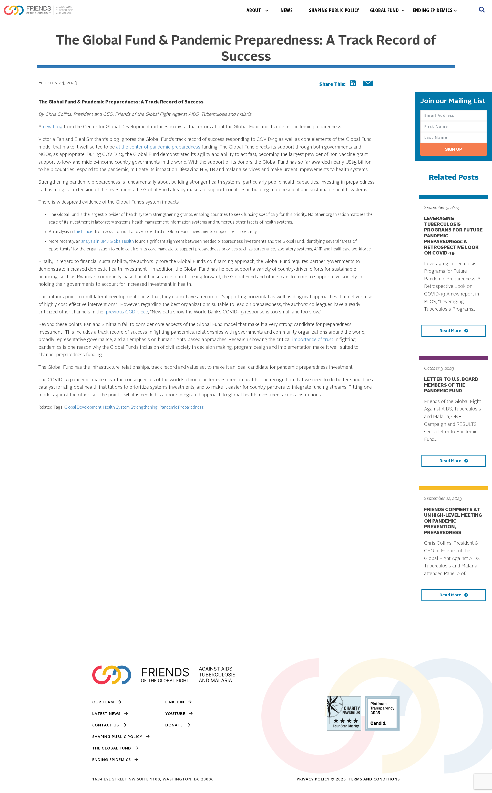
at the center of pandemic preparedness (158, 147)
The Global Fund (111, 747)
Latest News (106, 713)
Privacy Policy (313, 778)
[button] (481, 10)
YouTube (175, 713)
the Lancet (84, 232)
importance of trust (312, 339)
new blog (53, 127)
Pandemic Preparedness (181, 408)
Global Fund (384, 10)
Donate (174, 724)
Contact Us (105, 724)
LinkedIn (174, 701)
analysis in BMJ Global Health (107, 242)
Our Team (103, 701)
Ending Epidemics (432, 10)
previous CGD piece (127, 312)
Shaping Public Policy (334, 10)
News (287, 10)
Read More (450, 331)
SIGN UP (453, 149)
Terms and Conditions (374, 778)
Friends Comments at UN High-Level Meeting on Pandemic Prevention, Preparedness (453, 521)
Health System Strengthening (130, 408)
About (254, 10)
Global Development (82, 408)
